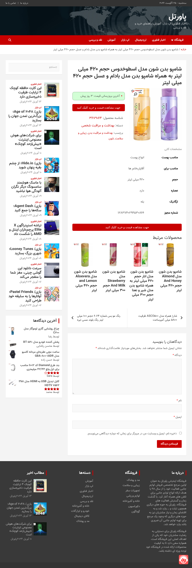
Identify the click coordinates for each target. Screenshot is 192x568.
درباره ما (24, 3)
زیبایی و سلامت (131, 485)
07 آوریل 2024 (33, 282)
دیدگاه (177, 355)
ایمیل (178, 417)
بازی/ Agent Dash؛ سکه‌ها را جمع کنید (27, 208)
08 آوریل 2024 (33, 239)
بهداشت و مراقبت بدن (100, 133)
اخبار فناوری (159, 40)
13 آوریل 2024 (33, 102)
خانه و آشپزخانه (131, 501)
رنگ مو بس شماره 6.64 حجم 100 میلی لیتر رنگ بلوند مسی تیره (98, 318)
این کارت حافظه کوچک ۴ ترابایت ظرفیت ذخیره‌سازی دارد (25, 93)
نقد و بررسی (95, 40)
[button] (135, 94)
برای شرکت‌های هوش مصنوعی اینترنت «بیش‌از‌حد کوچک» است (25, 142)
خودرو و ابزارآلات (80, 511)
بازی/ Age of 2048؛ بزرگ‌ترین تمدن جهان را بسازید (24, 116)
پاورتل (177, 17)
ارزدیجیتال (140, 40)
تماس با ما (11, 3)
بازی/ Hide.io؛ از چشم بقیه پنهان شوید (25, 165)
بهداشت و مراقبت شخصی (97, 125)
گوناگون (135, 512)
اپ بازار (125, 40)
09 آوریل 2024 (33, 196)
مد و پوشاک (133, 480)
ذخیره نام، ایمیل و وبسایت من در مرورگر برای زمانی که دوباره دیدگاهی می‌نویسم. (132, 434)
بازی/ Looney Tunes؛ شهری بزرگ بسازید (25, 251)
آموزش (112, 40)
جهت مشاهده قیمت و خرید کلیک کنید (98, 107)
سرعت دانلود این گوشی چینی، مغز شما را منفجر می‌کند (25, 273)
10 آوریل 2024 (34, 153)
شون (111, 139)
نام (179, 401)
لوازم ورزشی (133, 496)
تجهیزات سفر (132, 491)
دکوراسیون (134, 506)
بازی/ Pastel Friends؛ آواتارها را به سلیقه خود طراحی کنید (25, 296)
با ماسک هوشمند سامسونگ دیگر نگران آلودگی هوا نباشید (26, 187)
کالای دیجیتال (81, 516)
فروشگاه (179, 40)
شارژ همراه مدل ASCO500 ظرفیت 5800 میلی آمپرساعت (157, 318)
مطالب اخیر (35, 473)
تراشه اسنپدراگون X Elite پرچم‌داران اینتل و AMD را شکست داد (25, 230)
